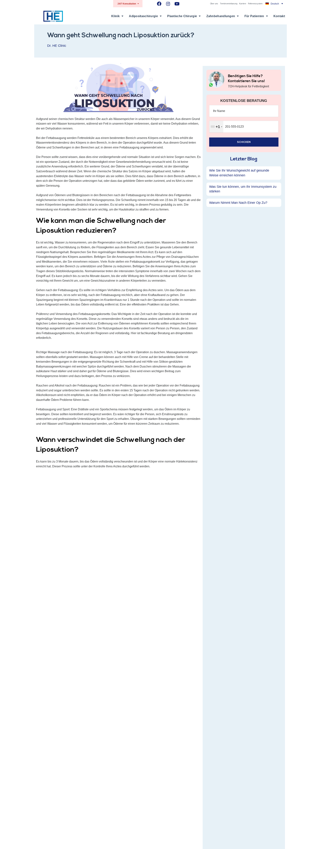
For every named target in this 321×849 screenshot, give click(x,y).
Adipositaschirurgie (143, 16)
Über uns (214, 3)
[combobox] (216, 126)
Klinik (115, 16)
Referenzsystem (255, 3)
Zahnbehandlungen (220, 16)
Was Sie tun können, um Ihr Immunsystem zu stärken (242, 189)
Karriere (242, 3)
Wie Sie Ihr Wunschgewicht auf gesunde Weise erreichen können (239, 173)
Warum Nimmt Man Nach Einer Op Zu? (238, 202)
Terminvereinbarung (228, 3)
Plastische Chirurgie (182, 16)
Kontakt (279, 16)
